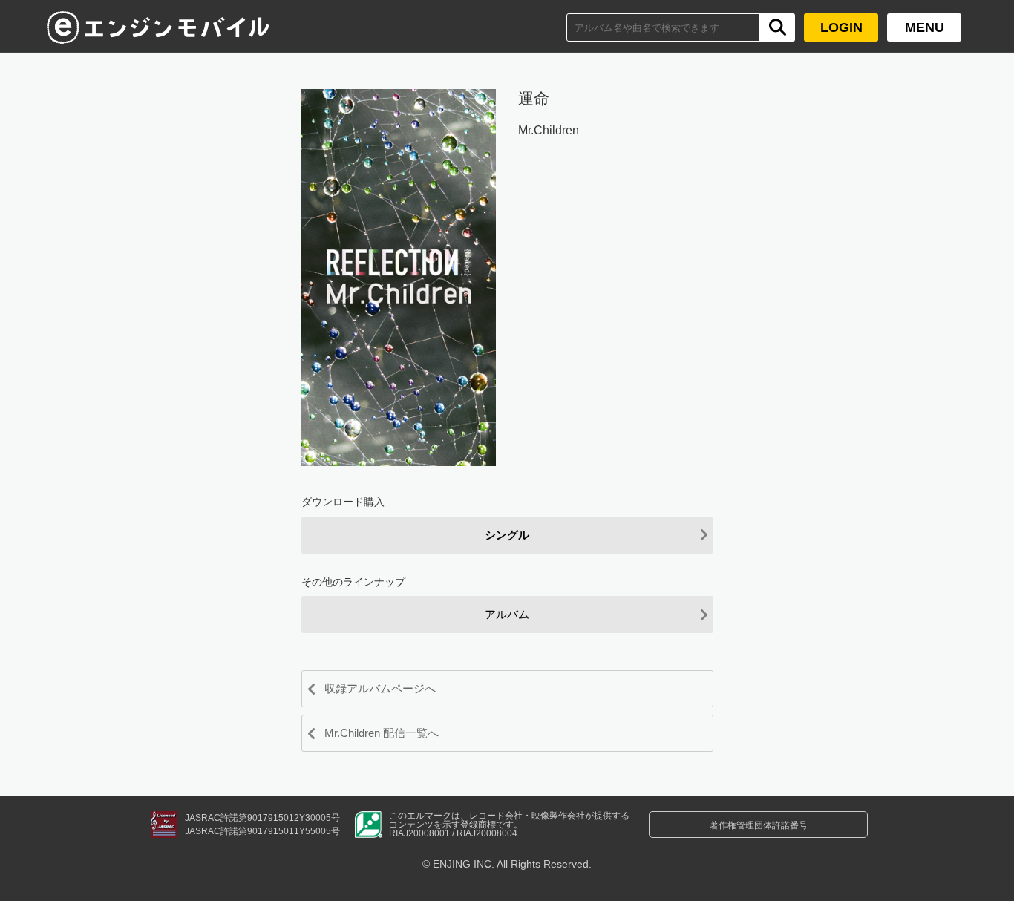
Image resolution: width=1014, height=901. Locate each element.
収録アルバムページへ (380, 688)
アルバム (507, 614)
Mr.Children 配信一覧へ (381, 733)
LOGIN (841, 27)
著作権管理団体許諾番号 (759, 825)
